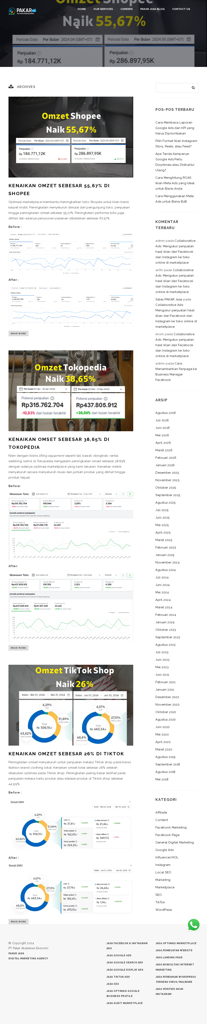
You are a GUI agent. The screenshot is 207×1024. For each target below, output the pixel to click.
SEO (158, 895)
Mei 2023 (162, 667)
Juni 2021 (162, 674)
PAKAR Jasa (16, 953)
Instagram (162, 865)
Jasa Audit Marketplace (125, 1003)
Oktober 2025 (165, 487)
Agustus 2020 (165, 719)
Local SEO (163, 872)
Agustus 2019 (165, 757)
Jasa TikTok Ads (118, 976)
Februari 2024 (165, 615)
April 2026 (163, 443)
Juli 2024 (162, 577)
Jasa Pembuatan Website (174, 950)
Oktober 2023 (165, 630)
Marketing (162, 880)
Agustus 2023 (165, 645)
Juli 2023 (161, 652)
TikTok (160, 902)
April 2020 (163, 742)
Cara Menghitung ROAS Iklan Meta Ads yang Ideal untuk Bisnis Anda (174, 183)
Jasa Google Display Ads (125, 969)
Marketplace (164, 887)
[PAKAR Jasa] (22, 10)
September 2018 (167, 764)
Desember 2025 (167, 472)
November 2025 (167, 480)
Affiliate (161, 812)
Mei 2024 (162, 592)
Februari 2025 (165, 547)
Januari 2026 (165, 465)
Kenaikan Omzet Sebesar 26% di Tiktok (66, 753)
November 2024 (167, 562)
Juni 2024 (162, 585)
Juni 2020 (162, 727)
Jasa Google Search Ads (125, 962)
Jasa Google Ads (119, 955)
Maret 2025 (163, 540)
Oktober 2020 (165, 712)
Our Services (103, 9)
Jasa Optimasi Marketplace (176, 943)
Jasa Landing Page (169, 957)
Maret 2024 (163, 607)
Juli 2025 (161, 510)
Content (161, 820)
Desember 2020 (167, 697)
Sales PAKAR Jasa (168, 299)
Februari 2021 (165, 682)
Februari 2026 (165, 458)
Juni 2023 (162, 660)
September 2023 (167, 637)
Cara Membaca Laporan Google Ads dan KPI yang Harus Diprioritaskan (174, 128)
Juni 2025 (162, 517)
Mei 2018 (161, 779)
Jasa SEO (113, 984)
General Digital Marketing (174, 842)
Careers (126, 9)
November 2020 (167, 704)
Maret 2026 (163, 450)
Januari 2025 (164, 555)
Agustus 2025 (165, 502)
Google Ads (164, 850)
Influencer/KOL (166, 857)
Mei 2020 (162, 734)
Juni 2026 (162, 428)
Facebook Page (167, 835)
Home (82, 9)
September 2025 (167, 495)
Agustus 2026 (165, 413)
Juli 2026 (162, 420)
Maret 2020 (163, 749)
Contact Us (181, 9)
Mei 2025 (162, 525)
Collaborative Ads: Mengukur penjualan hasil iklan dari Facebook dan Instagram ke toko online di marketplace (175, 251)
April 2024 (163, 600)
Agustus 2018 (165, 772)
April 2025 (162, 532)
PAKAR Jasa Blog (152, 9)
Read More (18, 333)
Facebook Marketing (171, 827)
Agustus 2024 (165, 570)
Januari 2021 (164, 689)
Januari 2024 (164, 622)
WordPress (163, 910)
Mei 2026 (162, 435)
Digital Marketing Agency (28, 958)
